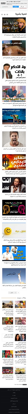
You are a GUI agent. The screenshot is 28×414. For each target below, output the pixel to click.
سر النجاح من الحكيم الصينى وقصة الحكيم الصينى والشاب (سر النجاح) (15, 127)
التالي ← (11, 292)
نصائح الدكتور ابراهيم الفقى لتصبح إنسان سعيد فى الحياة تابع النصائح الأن (14, 104)
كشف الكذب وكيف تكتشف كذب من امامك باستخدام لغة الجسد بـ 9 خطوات (15, 195)
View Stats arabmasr (18, 384)
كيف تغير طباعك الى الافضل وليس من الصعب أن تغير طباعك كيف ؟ (14, 150)
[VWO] (2, 6)
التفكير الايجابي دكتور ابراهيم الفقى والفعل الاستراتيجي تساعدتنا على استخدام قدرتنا (15, 173)
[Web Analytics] (25, 384)
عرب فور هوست (11, 412)
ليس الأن (22, 6)
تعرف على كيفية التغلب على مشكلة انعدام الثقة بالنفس (14, 286)
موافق (15, 6)
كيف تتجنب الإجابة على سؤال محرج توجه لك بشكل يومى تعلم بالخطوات (15, 36)
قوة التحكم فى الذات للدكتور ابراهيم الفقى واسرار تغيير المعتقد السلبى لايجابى (15, 81)
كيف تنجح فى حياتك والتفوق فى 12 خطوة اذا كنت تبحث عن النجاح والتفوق (15, 264)
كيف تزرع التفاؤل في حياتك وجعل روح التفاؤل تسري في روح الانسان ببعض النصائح (15, 241)
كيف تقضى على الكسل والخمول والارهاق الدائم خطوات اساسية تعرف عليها (14, 59)
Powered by (6, 6)
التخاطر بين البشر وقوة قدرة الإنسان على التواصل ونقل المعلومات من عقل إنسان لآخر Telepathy (14, 218)
